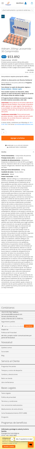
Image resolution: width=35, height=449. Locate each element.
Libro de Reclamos (7, 382)
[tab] (17, 152)
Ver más (15, 443)
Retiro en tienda (6, 378)
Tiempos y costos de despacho (11, 370)
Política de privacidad (8, 397)
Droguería (4, 417)
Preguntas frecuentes (8, 366)
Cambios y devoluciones (9, 374)
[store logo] (8, 3)
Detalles (3, 152)
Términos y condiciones (9, 401)
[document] (17, 442)
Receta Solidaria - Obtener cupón (11, 89)
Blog (2, 356)
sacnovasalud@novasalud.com (24, 124)
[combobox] (17, 10)
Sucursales (5, 352)
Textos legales (6, 393)
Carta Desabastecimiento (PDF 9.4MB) (14, 413)
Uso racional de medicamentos (11, 405)
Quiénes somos (6, 348)
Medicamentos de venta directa (12, 409)
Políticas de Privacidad (9, 333)
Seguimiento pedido (8, 322)
